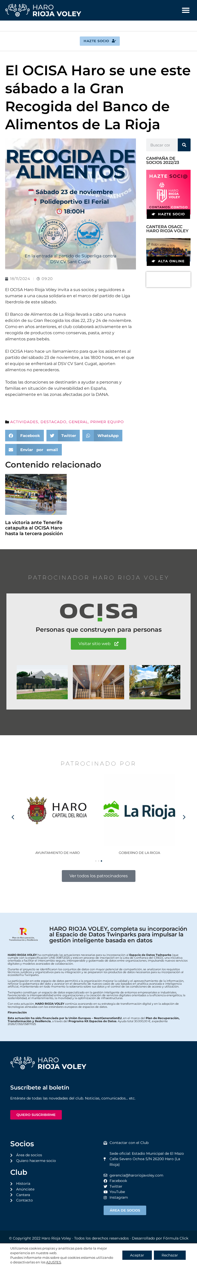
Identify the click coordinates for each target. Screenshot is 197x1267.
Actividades (24, 422)
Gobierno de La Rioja (57, 853)
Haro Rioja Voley (56, 1238)
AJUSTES (53, 1262)
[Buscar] (184, 144)
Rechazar (170, 1255)
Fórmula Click (175, 1238)
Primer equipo (107, 422)
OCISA (139, 853)
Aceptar (137, 1255)
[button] (186, 10)
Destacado (53, 422)
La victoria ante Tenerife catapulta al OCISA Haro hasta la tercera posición (34, 528)
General (78, 422)
